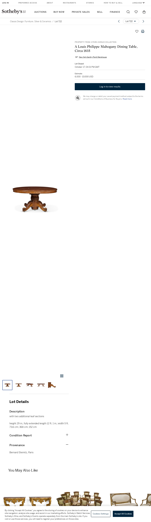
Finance (115, 12)
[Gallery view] (61, 376)
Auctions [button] (40, 12)
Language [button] (137, 3)
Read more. (127, 99)
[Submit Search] (128, 11)
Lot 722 (58, 21)
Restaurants (69, 3)
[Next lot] (143, 21)
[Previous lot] (119, 21)
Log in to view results (110, 86)
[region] (75, 514)
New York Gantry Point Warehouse (93, 57)
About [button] (50, 3)
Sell (100, 12)
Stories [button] (90, 3)
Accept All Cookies (123, 514)
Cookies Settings (101, 514)
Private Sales (81, 12)
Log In (5, 3)
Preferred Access (27, 3)
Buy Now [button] (59, 12)
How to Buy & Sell (113, 3)
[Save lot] (136, 31)
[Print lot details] (142, 31)
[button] (34, 198)
